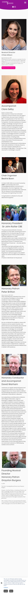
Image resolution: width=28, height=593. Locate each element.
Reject (11, 591)
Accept (5, 591)
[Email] (15, 7)
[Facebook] (13, 7)
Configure (6, 587)
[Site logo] (8, 3)
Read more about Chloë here (8, 67)
